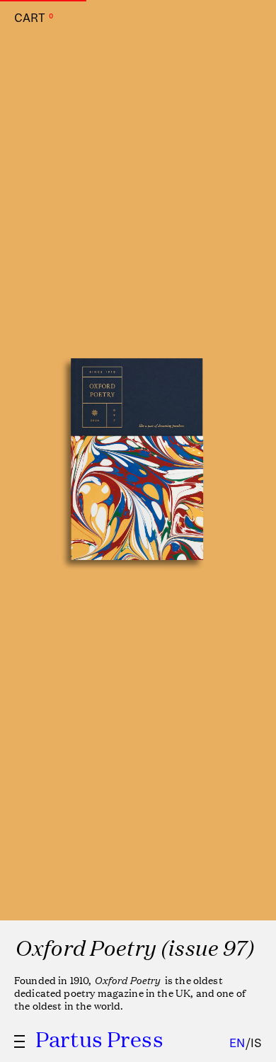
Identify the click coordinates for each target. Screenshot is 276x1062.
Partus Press (99, 1039)
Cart (33, 18)
